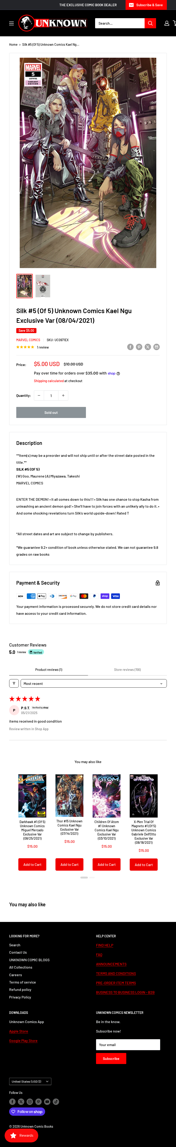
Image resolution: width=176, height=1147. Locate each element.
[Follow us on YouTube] (47, 1101)
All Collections (20, 967)
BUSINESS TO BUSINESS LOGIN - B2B (125, 992)
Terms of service (22, 982)
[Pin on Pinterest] (139, 346)
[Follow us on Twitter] (21, 1101)
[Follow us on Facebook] (12, 1101)
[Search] (150, 23)
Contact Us (18, 952)
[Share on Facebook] (130, 346)
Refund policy (20, 989)
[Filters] (14, 683)
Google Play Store (23, 1040)
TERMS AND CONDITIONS (116, 973)
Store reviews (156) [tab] (127, 670)
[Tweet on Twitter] (148, 346)
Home (13, 44)
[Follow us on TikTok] (56, 1101)
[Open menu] (11, 23)
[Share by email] (156, 346)
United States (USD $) (26, 1081)
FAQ (99, 954)
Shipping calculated (49, 381)
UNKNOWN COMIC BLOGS (29, 960)
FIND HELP (104, 945)
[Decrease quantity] (39, 395)
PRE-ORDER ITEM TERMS (116, 983)
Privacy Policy (20, 997)
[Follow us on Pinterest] (38, 1101)
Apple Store (18, 1031)
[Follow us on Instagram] (30, 1101)
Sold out (51, 412)
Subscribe (111, 1058)
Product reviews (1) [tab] (48, 670)
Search (14, 945)
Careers (15, 975)
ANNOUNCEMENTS (111, 964)
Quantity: (23, 395)
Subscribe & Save (149, 5)
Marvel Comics (28, 340)
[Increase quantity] (63, 395)
